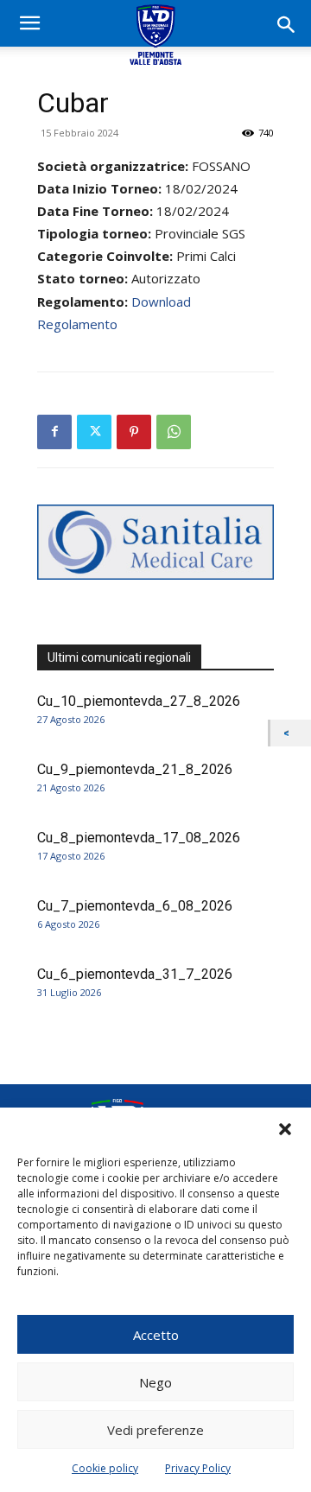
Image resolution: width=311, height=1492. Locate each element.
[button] (285, 1129)
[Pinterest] (134, 432)
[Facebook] (54, 432)
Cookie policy (105, 1468)
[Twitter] (94, 432)
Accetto (156, 1334)
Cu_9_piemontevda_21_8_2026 (134, 769)
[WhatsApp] (173, 432)
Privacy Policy (198, 1468)
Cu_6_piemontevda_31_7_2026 (134, 974)
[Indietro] (290, 733)
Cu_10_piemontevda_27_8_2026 (138, 701)
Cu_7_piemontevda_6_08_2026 (134, 906)
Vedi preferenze (155, 1429)
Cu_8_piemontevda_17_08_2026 (138, 837)
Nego (155, 1382)
